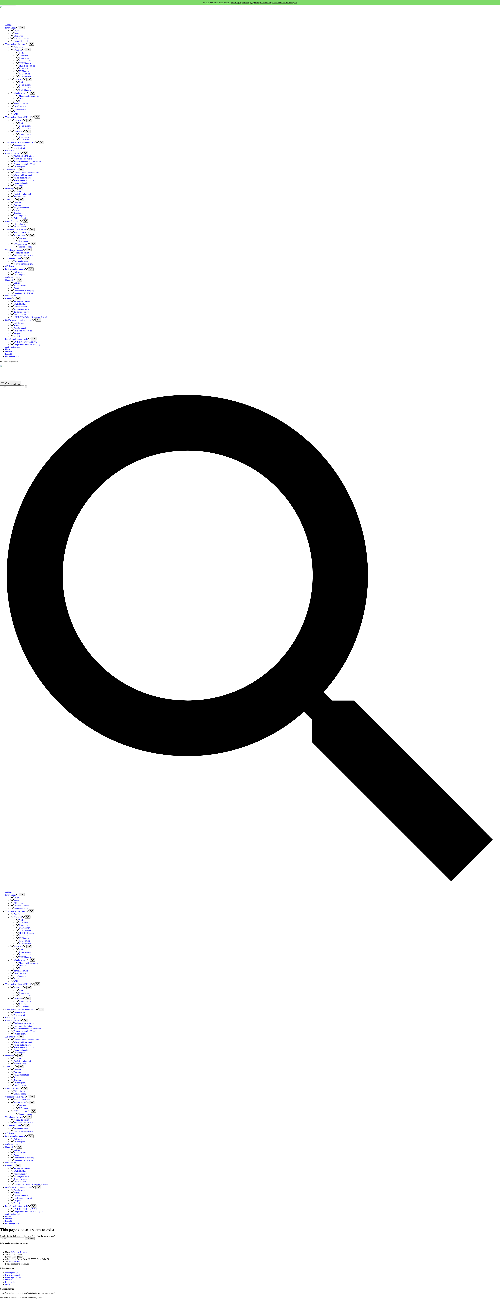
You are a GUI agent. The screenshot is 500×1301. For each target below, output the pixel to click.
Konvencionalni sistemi (23, 255)
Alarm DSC (10, 200)
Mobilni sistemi (20, 93)
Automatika (10, 170)
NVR (21, 53)
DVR (21, 82)
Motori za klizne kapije (23, 175)
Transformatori (20, 285)
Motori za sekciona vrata (24, 180)
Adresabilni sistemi (21, 253)
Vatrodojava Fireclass (14, 250)
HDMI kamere (25, 76)
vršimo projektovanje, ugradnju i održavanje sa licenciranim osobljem (264, 2)
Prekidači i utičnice (21, 38)
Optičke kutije (19, 323)
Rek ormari (18, 272)
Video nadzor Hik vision (15, 44)
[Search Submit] (26, 386)
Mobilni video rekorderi (29, 96)
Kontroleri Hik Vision (23, 159)
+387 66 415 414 (16, 1261)
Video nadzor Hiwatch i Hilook (18, 117)
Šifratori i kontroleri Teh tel (25, 164)
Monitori (22, 98)
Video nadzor (19, 145)
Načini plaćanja (11, 1273)
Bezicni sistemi (20, 226)
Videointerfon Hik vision (15, 229)
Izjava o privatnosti (13, 1277)
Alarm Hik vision (12, 221)
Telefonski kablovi (21, 312)
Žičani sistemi (19, 224)
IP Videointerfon (20, 244)
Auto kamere (19, 47)
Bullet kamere (24, 60)
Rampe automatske (21, 183)
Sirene (16, 210)
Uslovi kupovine (12, 356)
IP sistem (22, 238)
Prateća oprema (20, 109)
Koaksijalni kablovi (22, 301)
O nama (8, 351)
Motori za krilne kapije (23, 178)
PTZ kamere (24, 71)
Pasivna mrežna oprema (15, 269)
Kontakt (8, 354)
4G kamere (23, 55)
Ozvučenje (9, 188)
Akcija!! (8, 25)
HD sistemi (18, 79)
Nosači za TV (11, 295)
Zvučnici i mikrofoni (22, 194)
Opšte (7, 1284)
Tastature (17, 213)
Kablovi (8, 298)
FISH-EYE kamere (27, 66)
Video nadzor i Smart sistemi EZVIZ (20, 142)
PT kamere (23, 68)
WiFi (16, 114)
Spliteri (17, 336)
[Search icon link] (250, 887)
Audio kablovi (20, 314)
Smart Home (10, 28)
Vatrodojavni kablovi (22, 309)
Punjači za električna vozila (16, 339)
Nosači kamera (20, 106)
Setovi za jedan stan (22, 232)
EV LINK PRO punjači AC (25, 342)
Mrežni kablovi (20, 304)
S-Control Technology (20, 1252)
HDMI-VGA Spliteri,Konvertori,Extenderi (31, 317)
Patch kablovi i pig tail (23, 331)
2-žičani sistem (20, 235)
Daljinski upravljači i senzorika (26, 172)
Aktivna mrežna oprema (15, 277)
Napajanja (9, 280)
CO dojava (9, 266)
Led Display (10, 150)
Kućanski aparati (21, 41)
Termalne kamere (21, 104)
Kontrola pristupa (12, 153)
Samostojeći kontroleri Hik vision (27, 161)
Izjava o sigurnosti (12, 1275)
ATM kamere (24, 74)
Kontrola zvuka (20, 197)
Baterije (17, 283)
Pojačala (17, 191)
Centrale (17, 202)
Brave (16, 33)
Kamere (22, 101)
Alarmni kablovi (20, 307)
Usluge (8, 349)
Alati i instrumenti (12, 347)
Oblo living (18, 36)
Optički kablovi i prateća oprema (18, 320)
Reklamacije (10, 1282)
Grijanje (17, 31)
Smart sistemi (19, 148)
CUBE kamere (25, 63)
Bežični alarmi (20, 218)
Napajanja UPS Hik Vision (25, 293)
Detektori (17, 205)
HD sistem (23, 241)
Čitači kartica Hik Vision (24, 156)
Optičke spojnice (21, 328)
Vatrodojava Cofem (13, 258)
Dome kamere (25, 58)
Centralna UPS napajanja (24, 291)
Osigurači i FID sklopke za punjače (28, 344)
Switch (17, 111)
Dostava (8, 1280)
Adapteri (17, 288)
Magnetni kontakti (21, 208)
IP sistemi (18, 50)
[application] (17, 28)
